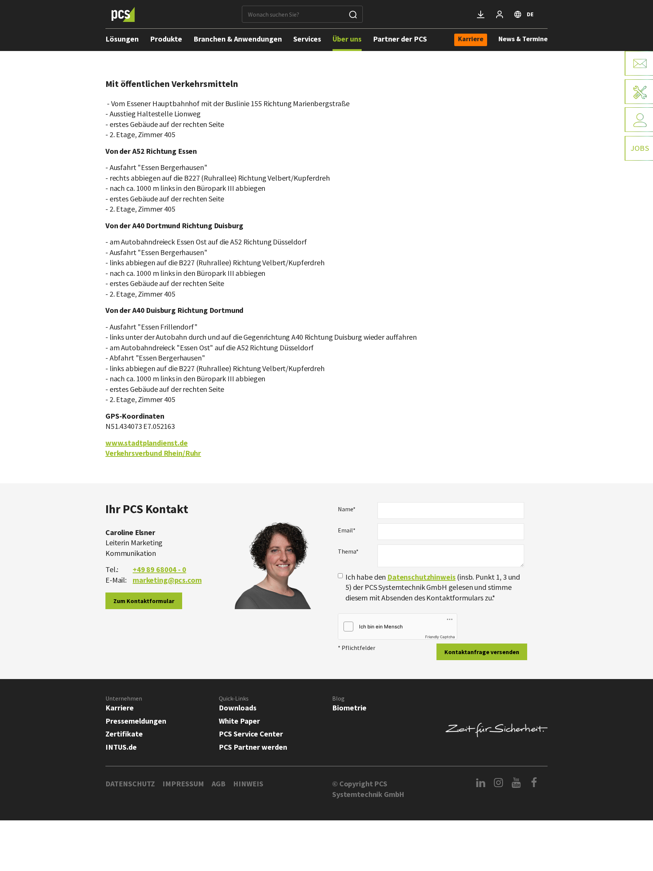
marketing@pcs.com (167, 580)
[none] (470, 40)
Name (347, 509)
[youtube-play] (516, 782)
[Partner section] (499, 14)
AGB (219, 783)
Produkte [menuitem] (166, 38)
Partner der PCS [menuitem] (400, 38)
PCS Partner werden (253, 747)
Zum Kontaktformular (143, 601)
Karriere (119, 707)
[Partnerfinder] (639, 119)
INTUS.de (121, 747)
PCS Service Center (251, 733)
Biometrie (349, 707)
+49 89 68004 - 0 (159, 569)
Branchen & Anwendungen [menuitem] (237, 38)
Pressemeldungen (135, 721)
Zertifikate (124, 733)
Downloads (238, 707)
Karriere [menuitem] (470, 39)
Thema (348, 551)
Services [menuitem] (307, 38)
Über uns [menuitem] (347, 38)
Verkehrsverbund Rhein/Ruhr (153, 453)
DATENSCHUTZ (130, 783)
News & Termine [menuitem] (523, 38)
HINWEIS (248, 783)
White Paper (239, 721)
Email (347, 530)
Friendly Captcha (440, 636)
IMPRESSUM (183, 783)
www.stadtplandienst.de (146, 442)
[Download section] (480, 14)
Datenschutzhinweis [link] (421, 577)
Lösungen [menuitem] (122, 38)
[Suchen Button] (353, 14)
